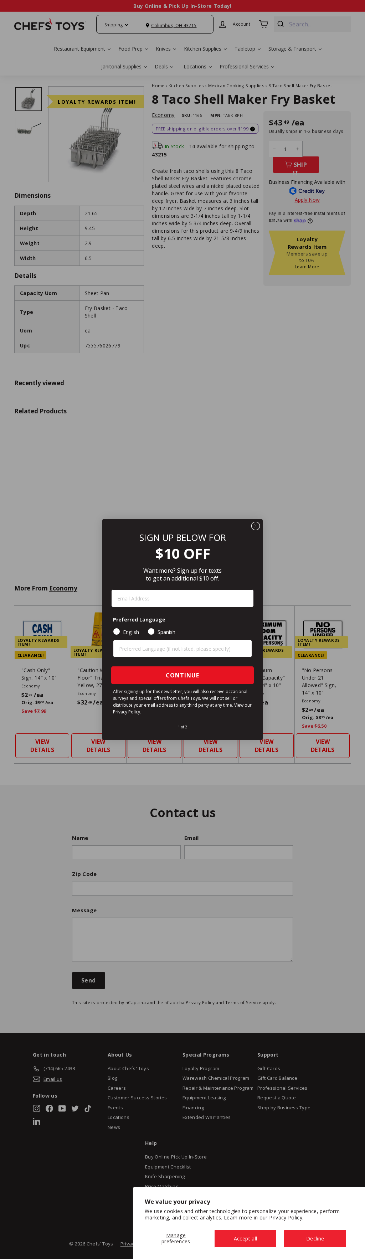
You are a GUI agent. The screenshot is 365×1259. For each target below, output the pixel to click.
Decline (315, 1238)
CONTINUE (182, 675)
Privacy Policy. (286, 1217)
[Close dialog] (255, 526)
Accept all (245, 1238)
